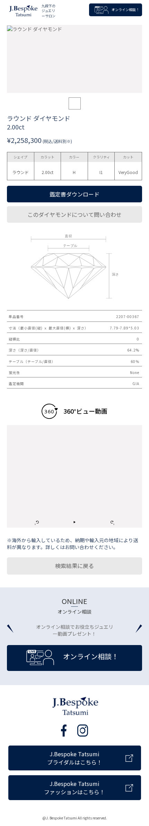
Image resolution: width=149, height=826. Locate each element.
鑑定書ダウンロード (74, 194)
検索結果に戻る (74, 565)
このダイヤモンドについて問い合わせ (74, 214)
